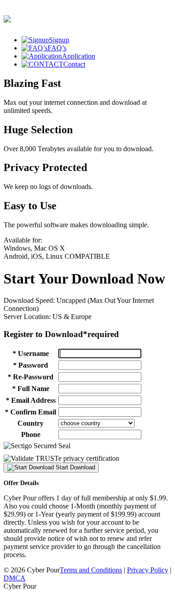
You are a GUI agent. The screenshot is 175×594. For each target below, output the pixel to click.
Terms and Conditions (91, 570)
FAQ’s (57, 48)
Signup (59, 40)
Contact (74, 64)
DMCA (15, 578)
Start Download (74, 467)
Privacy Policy (147, 570)
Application (78, 56)
